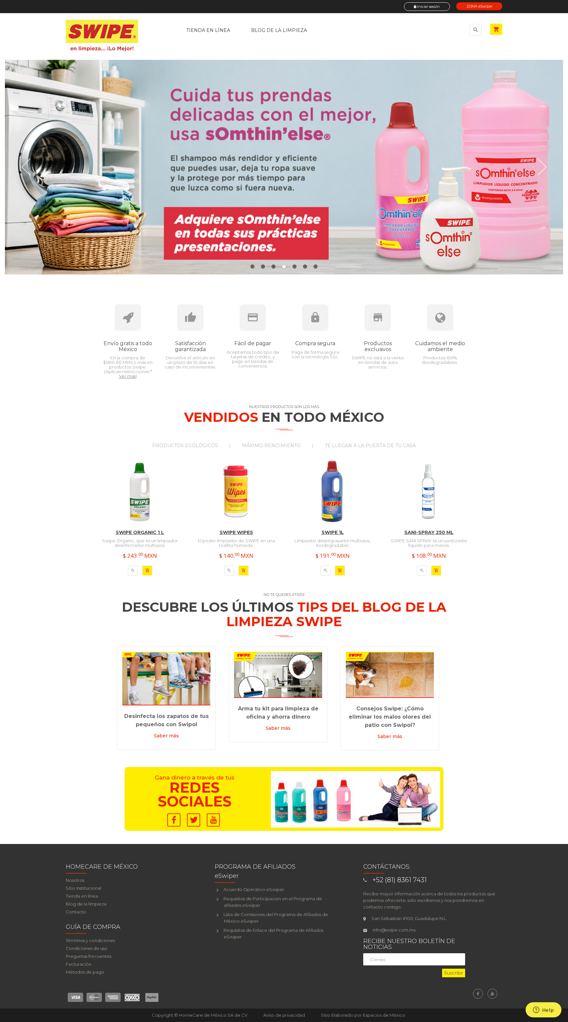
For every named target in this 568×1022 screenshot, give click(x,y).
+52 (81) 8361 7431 (399, 880)
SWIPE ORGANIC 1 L (140, 532)
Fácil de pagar (252, 343)
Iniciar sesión (428, 6)
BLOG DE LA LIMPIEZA (279, 30)
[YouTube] (492, 994)
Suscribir (453, 973)
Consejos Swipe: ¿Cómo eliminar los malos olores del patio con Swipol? (390, 716)
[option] (140, 526)
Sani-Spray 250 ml (429, 532)
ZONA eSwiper (479, 6)
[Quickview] (133, 570)
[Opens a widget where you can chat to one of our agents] (543, 1010)
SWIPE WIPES (236, 532)
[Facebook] (478, 994)
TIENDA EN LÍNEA (208, 30)
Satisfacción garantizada (190, 346)
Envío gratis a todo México (128, 346)
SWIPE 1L (332, 532)
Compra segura (315, 343)
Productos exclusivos (378, 346)
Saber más (166, 735)
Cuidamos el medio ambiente (440, 346)
